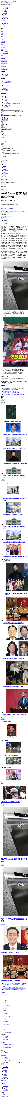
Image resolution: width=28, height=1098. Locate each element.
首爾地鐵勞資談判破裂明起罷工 (11, 389)
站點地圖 (5, 91)
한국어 (5, 1070)
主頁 (2, 992)
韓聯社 (2, 114)
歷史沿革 (5, 102)
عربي (4, 1074)
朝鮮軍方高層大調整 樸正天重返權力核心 (11, 980)
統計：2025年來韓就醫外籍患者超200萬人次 (14, 988)
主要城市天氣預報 (8, 81)
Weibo (4, 21)
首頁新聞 (3, 924)
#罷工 (2, 112)
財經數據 (5, 76)
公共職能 (5, 99)
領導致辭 (5, 100)
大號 (6, 223)
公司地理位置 (6, 105)
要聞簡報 (5, 1039)
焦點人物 (5, 74)
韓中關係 (3, 47)
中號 (6, 222)
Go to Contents (4, 1)
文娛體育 (3, 42)
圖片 (2, 50)
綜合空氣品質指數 (5, 129)
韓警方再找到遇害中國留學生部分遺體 (10, 802)
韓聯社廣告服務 (7, 82)
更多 (2, 717)
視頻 (2, 55)
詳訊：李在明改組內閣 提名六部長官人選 (11, 952)
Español (5, 1075)
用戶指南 (5, 106)
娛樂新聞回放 (4, 63)
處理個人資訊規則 (5, 1080)
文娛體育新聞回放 (8, 1032)
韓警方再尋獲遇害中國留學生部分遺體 (13, 989)
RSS (4, 88)
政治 (2, 34)
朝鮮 (2, 44)
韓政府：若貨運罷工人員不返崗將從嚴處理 (14, 394)
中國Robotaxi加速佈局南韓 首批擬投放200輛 (14, 983)
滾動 (2, 31)
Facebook (5, 23)
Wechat (5, 22)
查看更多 (5, 120)
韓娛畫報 (5, 53)
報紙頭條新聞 (4, 66)
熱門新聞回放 (4, 61)
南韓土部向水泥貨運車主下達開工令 (12, 392)
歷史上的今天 (4, 69)
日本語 (5, 1072)
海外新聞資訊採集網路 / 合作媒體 (11, 103)
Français (5, 1077)
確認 (2, 189)
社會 (2, 39)
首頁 (4, 96)
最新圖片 (5, 51)
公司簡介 (5, 97)
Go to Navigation (12, 1)
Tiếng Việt (5, 1078)
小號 (6, 220)
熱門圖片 (3, 719)
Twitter (5, 24)
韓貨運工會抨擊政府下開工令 (10, 391)
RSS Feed (5, 26)
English (5, 1071)
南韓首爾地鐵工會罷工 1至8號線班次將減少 (14, 388)
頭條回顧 (3, 58)
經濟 (2, 36)
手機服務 (5, 89)
